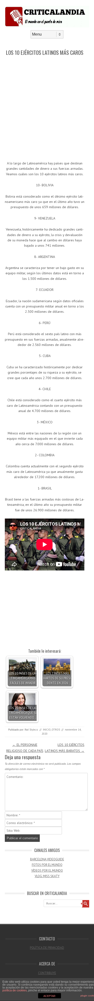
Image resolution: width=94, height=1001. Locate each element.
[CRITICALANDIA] (47, 26)
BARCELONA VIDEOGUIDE (47, 859)
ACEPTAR (49, 996)
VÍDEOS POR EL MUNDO (47, 871)
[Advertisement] (47, 109)
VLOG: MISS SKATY (47, 876)
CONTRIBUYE (47, 973)
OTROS (56, 729)
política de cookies (14, 990)
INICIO (47, 729)
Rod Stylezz (31, 729)
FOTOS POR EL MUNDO (47, 865)
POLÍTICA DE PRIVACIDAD (47, 948)
